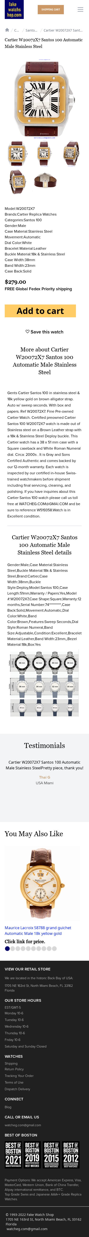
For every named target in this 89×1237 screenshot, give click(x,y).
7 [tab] (39, 948)
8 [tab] (44, 948)
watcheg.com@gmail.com (23, 1125)
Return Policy (14, 1069)
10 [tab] (54, 948)
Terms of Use (14, 1082)
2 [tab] (13, 948)
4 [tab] (23, 948)
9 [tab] (49, 948)
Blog (8, 1107)
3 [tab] (18, 948)
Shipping (11, 1064)
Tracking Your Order (19, 1076)
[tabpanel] (44, 895)
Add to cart (40, 311)
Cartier (17, 30)
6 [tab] (34, 948)
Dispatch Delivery (17, 1089)
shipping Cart (51, 9)
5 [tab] (28, 948)
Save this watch (46, 332)
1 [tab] (7, 948)
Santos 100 (34, 30)
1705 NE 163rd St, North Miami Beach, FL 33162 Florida (39, 988)
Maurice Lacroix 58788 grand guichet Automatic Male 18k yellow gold (38, 930)
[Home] (7, 29)
